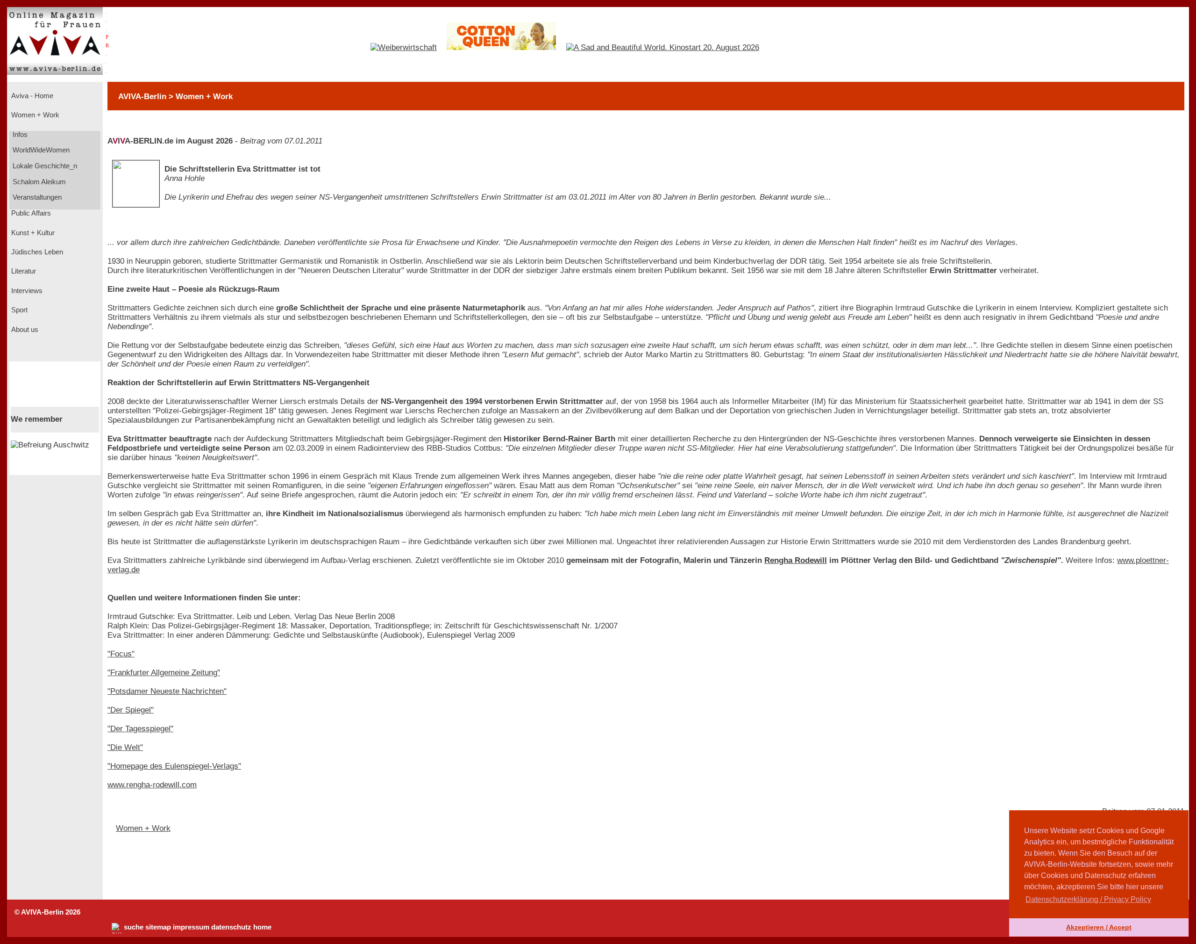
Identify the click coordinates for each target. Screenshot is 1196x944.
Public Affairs (30, 213)
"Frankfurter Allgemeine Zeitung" (163, 672)
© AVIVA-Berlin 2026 (47, 912)
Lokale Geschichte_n (44, 166)
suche (133, 927)
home (262, 927)
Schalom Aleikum (38, 182)
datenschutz (231, 927)
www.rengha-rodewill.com (152, 784)
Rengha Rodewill (795, 560)
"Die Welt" (125, 747)
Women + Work (34, 115)
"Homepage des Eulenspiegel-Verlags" (174, 766)
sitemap (158, 927)
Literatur (22, 271)
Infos (19, 134)
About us (23, 329)
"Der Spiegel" (130, 710)
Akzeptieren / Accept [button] (1099, 927)
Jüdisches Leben (36, 252)
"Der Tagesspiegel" (140, 728)
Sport (18, 310)
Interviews (26, 291)
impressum (191, 927)
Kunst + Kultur (32, 233)
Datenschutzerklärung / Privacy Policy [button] (1088, 899)
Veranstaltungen (36, 197)
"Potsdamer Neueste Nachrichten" (167, 691)
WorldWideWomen (40, 150)
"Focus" (121, 653)
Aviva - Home (31, 96)
